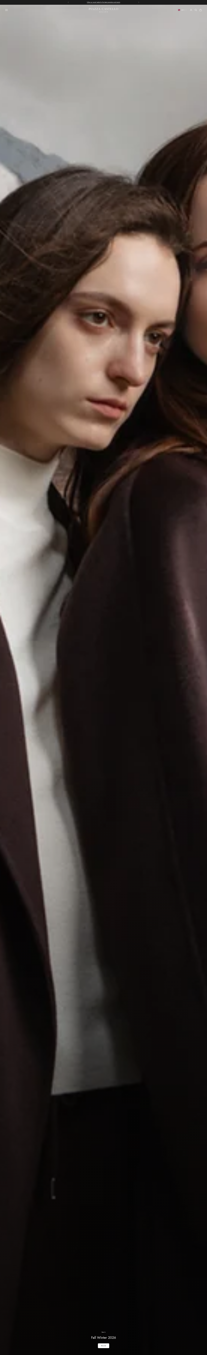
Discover (103, 1346)
